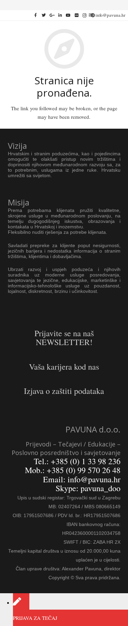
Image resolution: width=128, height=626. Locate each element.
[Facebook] (35, 15)
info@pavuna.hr (110, 15)
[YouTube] (68, 15)
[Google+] (52, 15)
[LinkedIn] (60, 15)
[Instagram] (85, 15)
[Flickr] (76, 15)
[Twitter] (44, 15)
